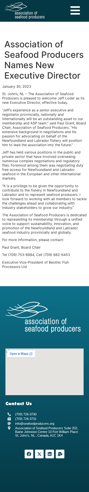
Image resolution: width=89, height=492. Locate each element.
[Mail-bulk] (60, 454)
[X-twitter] (39, 454)
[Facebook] (29, 454)
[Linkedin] (49, 454)
